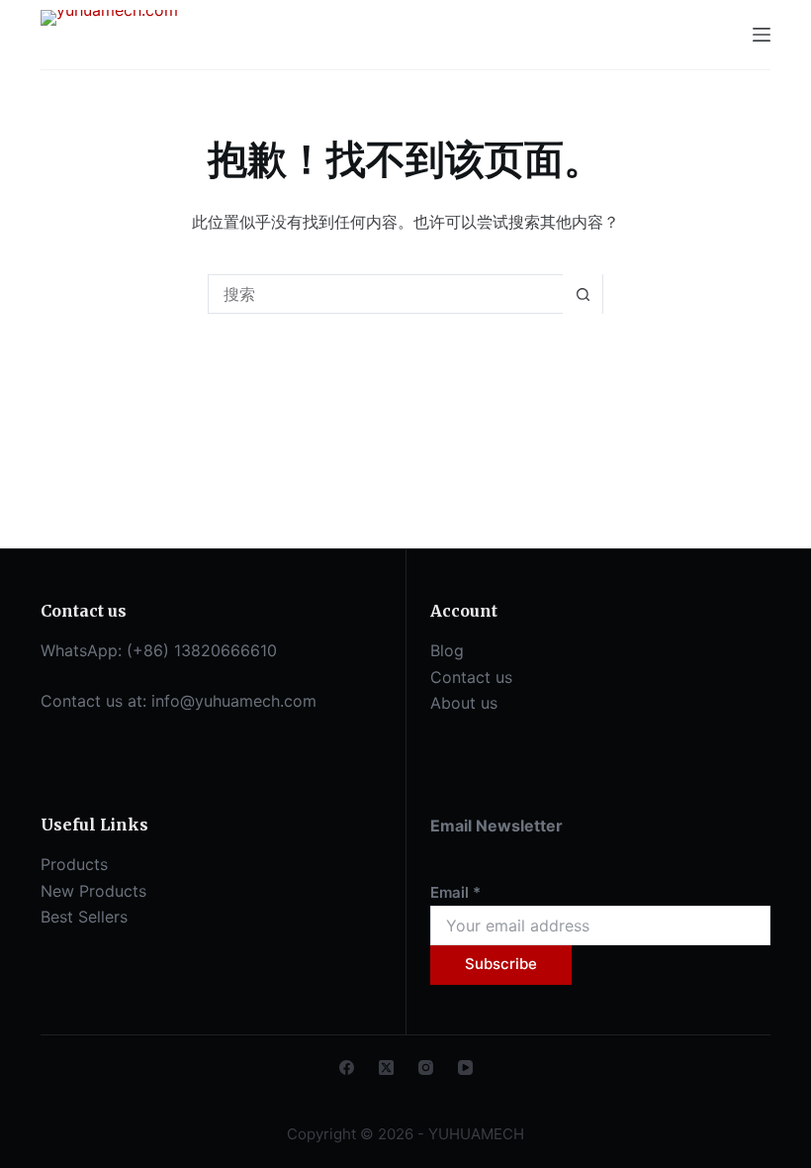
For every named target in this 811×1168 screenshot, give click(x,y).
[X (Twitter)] (386, 1067)
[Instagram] (425, 1067)
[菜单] (761, 35)
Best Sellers (84, 916)
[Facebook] (346, 1067)
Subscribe (501, 963)
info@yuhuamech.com (233, 701)
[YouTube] (465, 1067)
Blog (447, 650)
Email (455, 892)
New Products (93, 891)
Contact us (471, 677)
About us (463, 703)
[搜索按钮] (582, 294)
